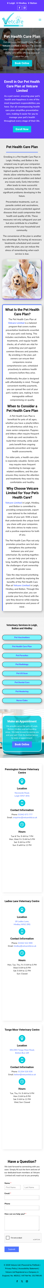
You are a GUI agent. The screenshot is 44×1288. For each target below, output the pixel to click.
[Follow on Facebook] (19, 8)
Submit (11, 1249)
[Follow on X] (22, 1281)
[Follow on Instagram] (24, 8)
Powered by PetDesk (30, 1265)
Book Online (22, 63)
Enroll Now (22, 129)
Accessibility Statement (28, 1268)
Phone (7, 1203)
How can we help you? (15, 1214)
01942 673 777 (25, 814)
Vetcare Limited (10, 45)
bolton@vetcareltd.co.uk (25, 1074)
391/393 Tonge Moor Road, (22, 1050)
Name (8, 1183)
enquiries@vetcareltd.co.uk (25, 817)
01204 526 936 (25, 1071)
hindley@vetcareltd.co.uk (25, 946)
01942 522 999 (25, 943)
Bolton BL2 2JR (22, 1053)
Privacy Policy (11, 1268)
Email (8, 1193)
